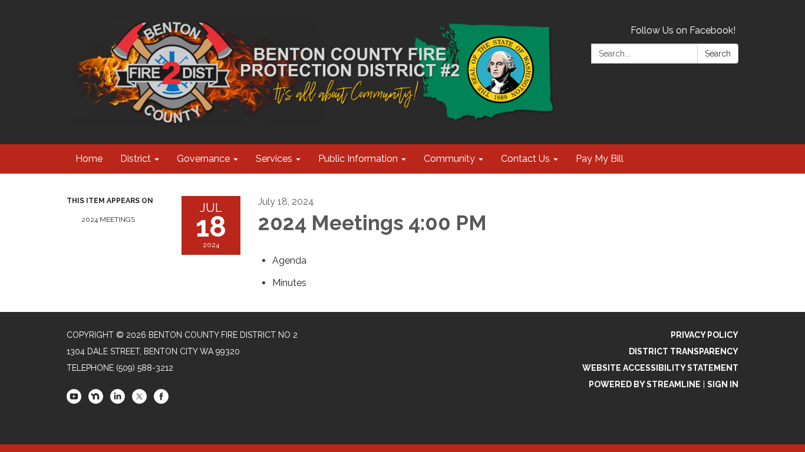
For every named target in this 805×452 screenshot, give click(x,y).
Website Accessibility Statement (660, 368)
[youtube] (74, 401)
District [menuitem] (135, 158)
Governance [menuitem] (203, 158)
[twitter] (139, 401)
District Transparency (683, 351)
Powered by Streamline (645, 384)
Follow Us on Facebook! (683, 30)
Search (718, 53)
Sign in (722, 384)
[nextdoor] (95, 401)
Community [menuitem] (449, 158)
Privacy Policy (704, 335)
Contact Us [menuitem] (525, 158)
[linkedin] (117, 401)
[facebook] (161, 401)
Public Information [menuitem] (358, 158)
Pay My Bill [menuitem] (599, 158)
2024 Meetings (108, 219)
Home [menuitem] (89, 158)
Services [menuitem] (274, 158)
